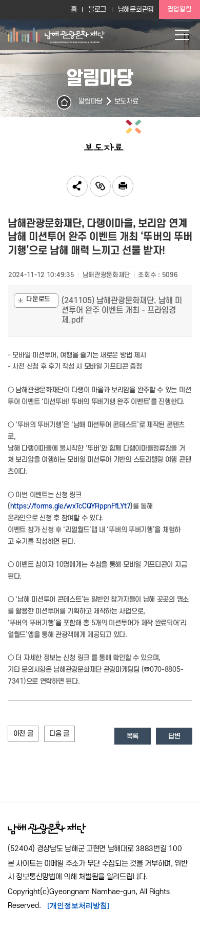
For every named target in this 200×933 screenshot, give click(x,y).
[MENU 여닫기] (182, 35)
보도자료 (126, 101)
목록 (132, 736)
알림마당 (90, 101)
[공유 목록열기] (77, 186)
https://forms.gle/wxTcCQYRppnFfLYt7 (70, 506)
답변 (174, 736)
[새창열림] (122, 186)
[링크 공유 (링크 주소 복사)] (100, 186)
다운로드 (38, 299)
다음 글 (59, 733)
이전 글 (23, 733)
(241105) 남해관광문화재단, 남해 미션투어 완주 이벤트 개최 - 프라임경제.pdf (122, 310)
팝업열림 (180, 9)
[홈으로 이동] (56, 34)
